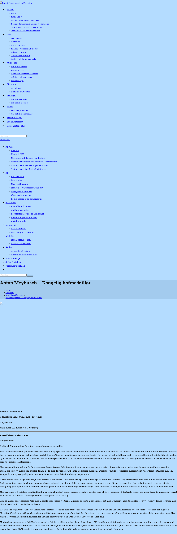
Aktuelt (9, 146)
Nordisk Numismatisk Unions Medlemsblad (34, 161)
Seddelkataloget (14, 262)
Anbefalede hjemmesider (24, 254)
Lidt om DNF (17, 176)
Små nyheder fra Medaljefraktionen (29, 165)
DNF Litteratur (18, 228)
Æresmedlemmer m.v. (22, 195)
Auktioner (11, 202)
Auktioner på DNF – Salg (24, 217)
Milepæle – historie (21, 191)
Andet (9, 247)
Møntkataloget (13, 258)
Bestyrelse (16, 180)
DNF (8, 172)
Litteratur (11, 224)
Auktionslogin (18, 221)
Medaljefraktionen (21, 239)
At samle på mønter (21, 251)
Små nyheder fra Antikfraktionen (28, 169)
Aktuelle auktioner (21, 206)
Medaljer (10, 236)
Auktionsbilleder (20, 210)
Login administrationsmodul (26, 198)
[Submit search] (30, 276)
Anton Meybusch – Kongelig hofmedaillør (24, 297)
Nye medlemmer (19, 184)
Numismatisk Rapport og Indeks (28, 158)
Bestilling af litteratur (23, 232)
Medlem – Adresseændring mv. (27, 187)
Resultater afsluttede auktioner (27, 213)
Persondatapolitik (15, 265)
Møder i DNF (17, 154)
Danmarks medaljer (21, 243)
